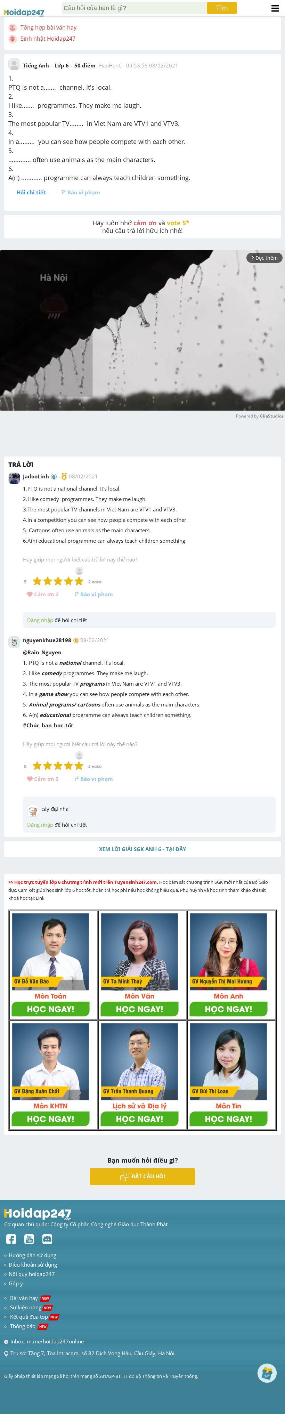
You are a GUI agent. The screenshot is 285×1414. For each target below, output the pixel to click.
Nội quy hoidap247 (32, 1273)
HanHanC (110, 65)
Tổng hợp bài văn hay (48, 27)
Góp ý (16, 1283)
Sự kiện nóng (30, 1307)
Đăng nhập (40, 619)
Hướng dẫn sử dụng (32, 1255)
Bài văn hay (29, 1297)
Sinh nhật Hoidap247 (48, 38)
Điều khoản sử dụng (33, 1264)
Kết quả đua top (34, 1316)
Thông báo (28, 1326)
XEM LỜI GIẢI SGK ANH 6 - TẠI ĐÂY (142, 849)
